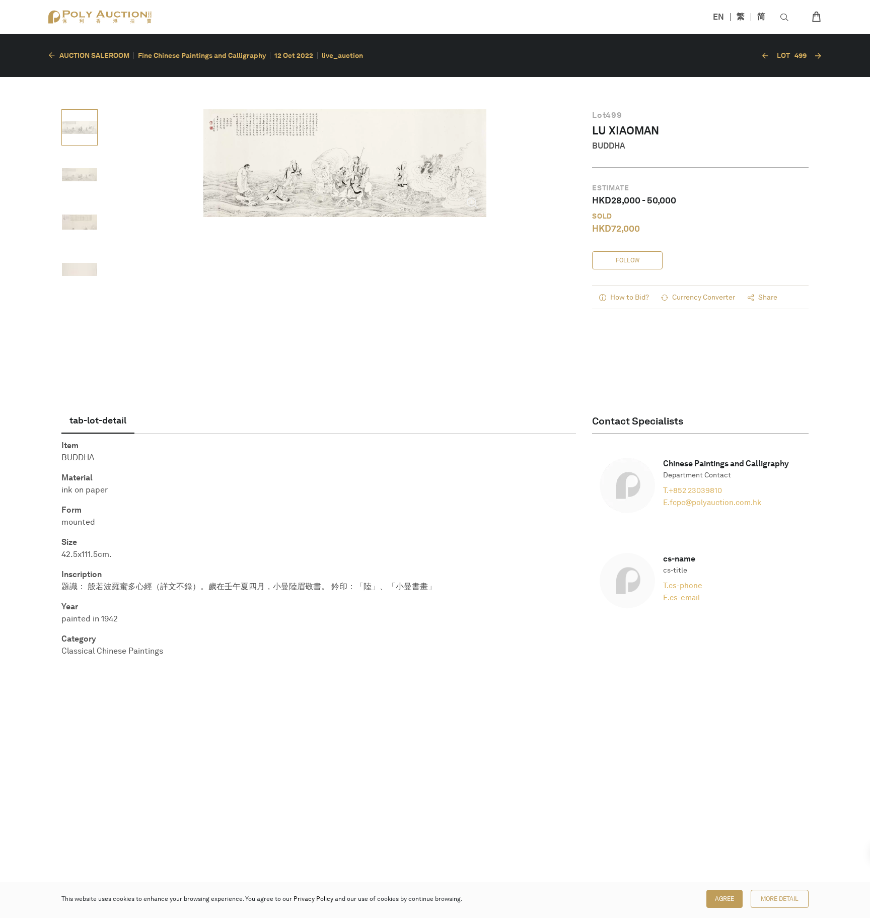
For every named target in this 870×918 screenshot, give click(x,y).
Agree (724, 898)
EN (718, 17)
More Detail (780, 898)
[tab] (97, 420)
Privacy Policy (313, 898)
